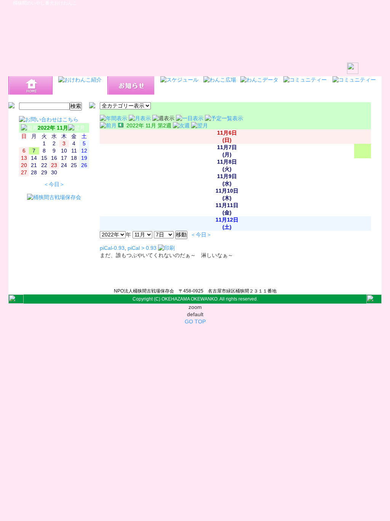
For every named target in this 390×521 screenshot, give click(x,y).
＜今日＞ (54, 184)
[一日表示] (190, 118)
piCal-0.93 (112, 248)
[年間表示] (114, 118)
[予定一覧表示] (224, 118)
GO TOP (195, 322)
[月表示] (140, 118)
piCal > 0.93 (142, 248)
